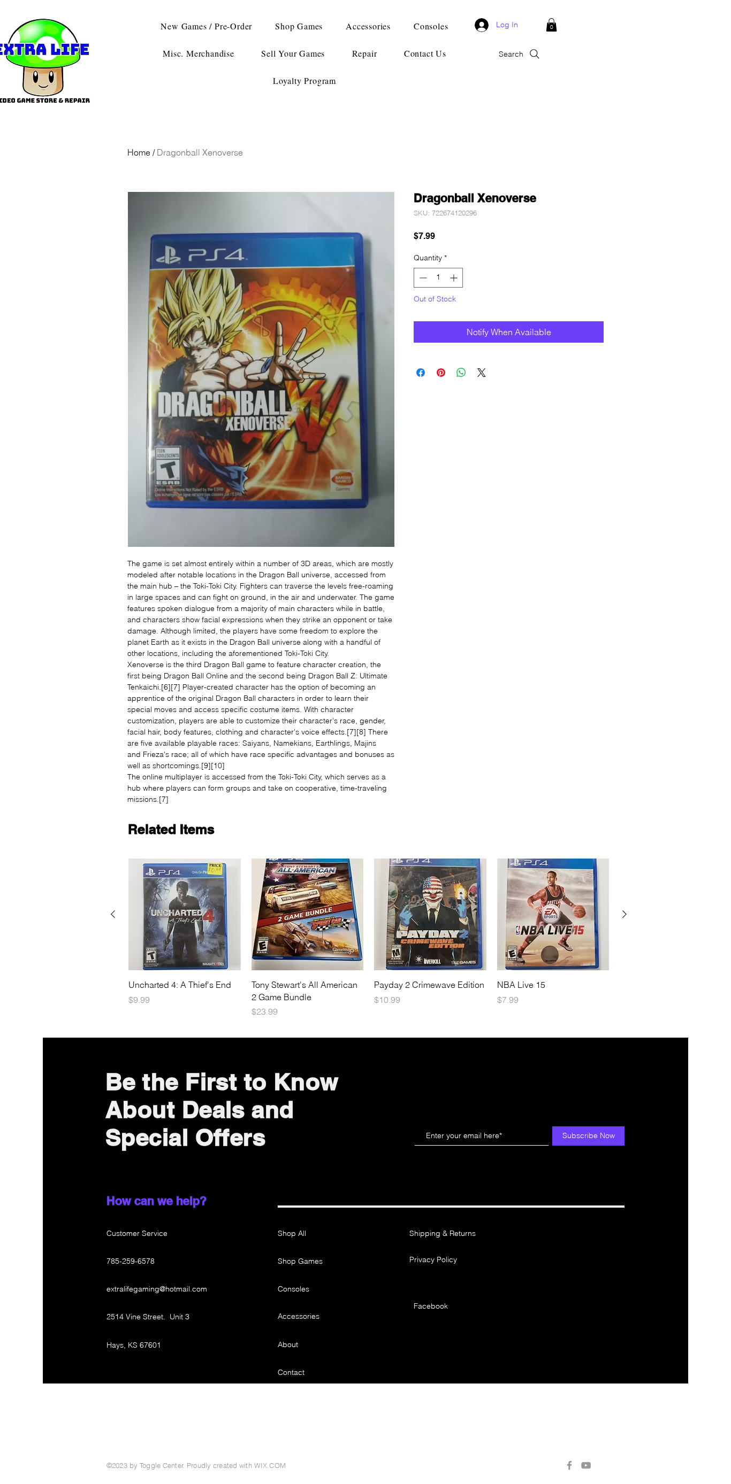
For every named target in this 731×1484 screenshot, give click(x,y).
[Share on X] (481, 372)
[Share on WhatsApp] (461, 372)
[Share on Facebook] (420, 372)
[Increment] (454, 277)
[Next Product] (624, 914)
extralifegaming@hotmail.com (156, 1289)
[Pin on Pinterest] (441, 372)
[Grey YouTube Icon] (586, 1465)
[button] (551, 25)
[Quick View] (184, 915)
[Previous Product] (112, 914)
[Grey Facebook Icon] (569, 1465)
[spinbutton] (438, 277)
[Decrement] (422, 277)
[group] (368, 938)
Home (138, 152)
